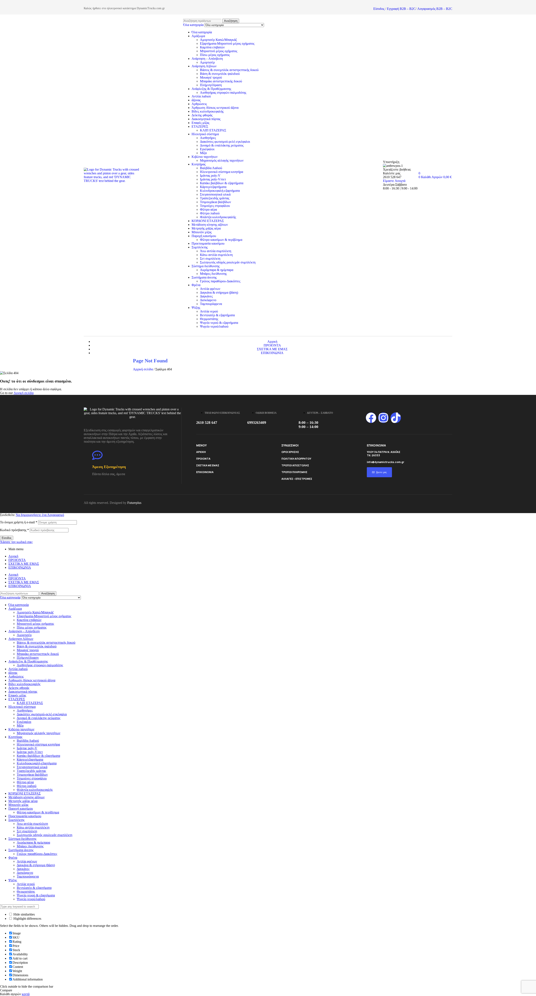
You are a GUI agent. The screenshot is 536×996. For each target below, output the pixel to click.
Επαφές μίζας (200, 122)
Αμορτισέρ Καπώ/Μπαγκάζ (218, 40)
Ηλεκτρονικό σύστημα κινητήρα (221, 172)
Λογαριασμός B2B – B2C (434, 8)
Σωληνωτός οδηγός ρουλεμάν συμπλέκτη (227, 262)
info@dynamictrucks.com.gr (385, 462)
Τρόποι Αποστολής (295, 465)
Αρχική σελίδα (143, 369)
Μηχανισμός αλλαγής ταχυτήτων (222, 160)
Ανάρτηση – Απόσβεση (207, 58)
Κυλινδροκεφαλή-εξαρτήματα (220, 190)
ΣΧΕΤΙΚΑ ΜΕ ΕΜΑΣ (207, 465)
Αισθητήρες (208, 138)
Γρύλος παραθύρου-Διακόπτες (220, 281)
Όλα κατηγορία (202, 32)
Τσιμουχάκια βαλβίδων (215, 202)
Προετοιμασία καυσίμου (208, 243)
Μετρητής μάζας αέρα (206, 228)
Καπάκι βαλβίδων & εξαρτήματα (221, 183)
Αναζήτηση (230, 20)
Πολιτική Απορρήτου (296, 458)
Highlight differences (27, 918)
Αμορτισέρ (207, 62)
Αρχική (13, 556)
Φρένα (196, 285)
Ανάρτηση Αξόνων (204, 66)
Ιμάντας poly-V (210, 175)
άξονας (196, 100)
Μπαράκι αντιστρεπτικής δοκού (221, 81)
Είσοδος (378, 8)
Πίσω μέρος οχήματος (215, 55)
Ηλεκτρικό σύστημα (205, 134)
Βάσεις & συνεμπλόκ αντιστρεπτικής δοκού (229, 70)
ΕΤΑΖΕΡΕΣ (200, 126)
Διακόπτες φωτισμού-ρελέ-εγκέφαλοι (225, 141)
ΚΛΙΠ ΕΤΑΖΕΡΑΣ (213, 130)
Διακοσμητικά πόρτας (206, 119)
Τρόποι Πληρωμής (294, 472)
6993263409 (256, 422)
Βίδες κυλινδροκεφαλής (208, 111)
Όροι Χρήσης (290, 452)
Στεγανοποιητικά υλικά (215, 194)
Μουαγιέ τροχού (211, 77)
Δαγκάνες (206, 296)
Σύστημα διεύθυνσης (206, 266)
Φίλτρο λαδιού (210, 213)
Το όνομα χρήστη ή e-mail (18, 522)
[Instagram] (383, 417)
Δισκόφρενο (208, 300)
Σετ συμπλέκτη (210, 258)
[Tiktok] (395, 417)
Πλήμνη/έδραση (211, 85)
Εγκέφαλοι (207, 149)
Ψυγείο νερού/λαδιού (214, 326)
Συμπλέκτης (200, 247)
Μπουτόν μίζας (202, 232)
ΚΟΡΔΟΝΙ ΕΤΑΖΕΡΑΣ (208, 221)
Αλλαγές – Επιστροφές (296, 479)
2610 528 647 (206, 422)
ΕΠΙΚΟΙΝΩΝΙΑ (205, 472)
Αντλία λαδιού (201, 96)
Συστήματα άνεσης (204, 277)
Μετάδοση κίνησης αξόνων (210, 224)
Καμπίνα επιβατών (212, 47)
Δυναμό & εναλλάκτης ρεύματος (222, 145)
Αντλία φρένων (210, 288)
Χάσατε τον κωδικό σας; (16, 542)
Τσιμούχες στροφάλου (215, 206)
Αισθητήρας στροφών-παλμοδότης (223, 92)
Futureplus (134, 502)
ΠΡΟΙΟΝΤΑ (203, 458)
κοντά (26, 994)
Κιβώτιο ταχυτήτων (205, 156)
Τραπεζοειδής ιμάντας (214, 198)
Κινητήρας (199, 164)
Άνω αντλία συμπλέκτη (215, 251)
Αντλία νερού (209, 311)
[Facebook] (371, 417)
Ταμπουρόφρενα (211, 304)
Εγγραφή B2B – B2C (401, 8)
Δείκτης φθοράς (202, 115)
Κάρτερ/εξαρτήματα (213, 187)
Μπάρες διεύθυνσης (213, 273)
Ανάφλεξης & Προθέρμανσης (211, 89)
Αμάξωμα (198, 36)
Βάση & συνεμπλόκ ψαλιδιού (220, 73)
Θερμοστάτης (209, 319)
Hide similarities (24, 914)
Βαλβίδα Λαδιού (211, 168)
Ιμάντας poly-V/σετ (213, 179)
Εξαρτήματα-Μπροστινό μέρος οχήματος (227, 43)
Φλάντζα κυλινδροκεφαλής (218, 217)
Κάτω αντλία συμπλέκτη (216, 255)
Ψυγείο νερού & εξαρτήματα (219, 322)
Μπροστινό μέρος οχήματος (218, 51)
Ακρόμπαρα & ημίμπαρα (216, 270)
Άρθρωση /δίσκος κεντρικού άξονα (215, 107)
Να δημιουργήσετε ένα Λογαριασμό (40, 515)
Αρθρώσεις (199, 104)
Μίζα (203, 153)
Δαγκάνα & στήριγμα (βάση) (219, 292)
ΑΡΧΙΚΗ (201, 452)
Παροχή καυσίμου (204, 236)
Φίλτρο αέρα (208, 209)
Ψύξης (196, 307)
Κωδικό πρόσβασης (14, 530)
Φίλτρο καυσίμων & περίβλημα (221, 239)
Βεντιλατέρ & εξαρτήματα (217, 315)
